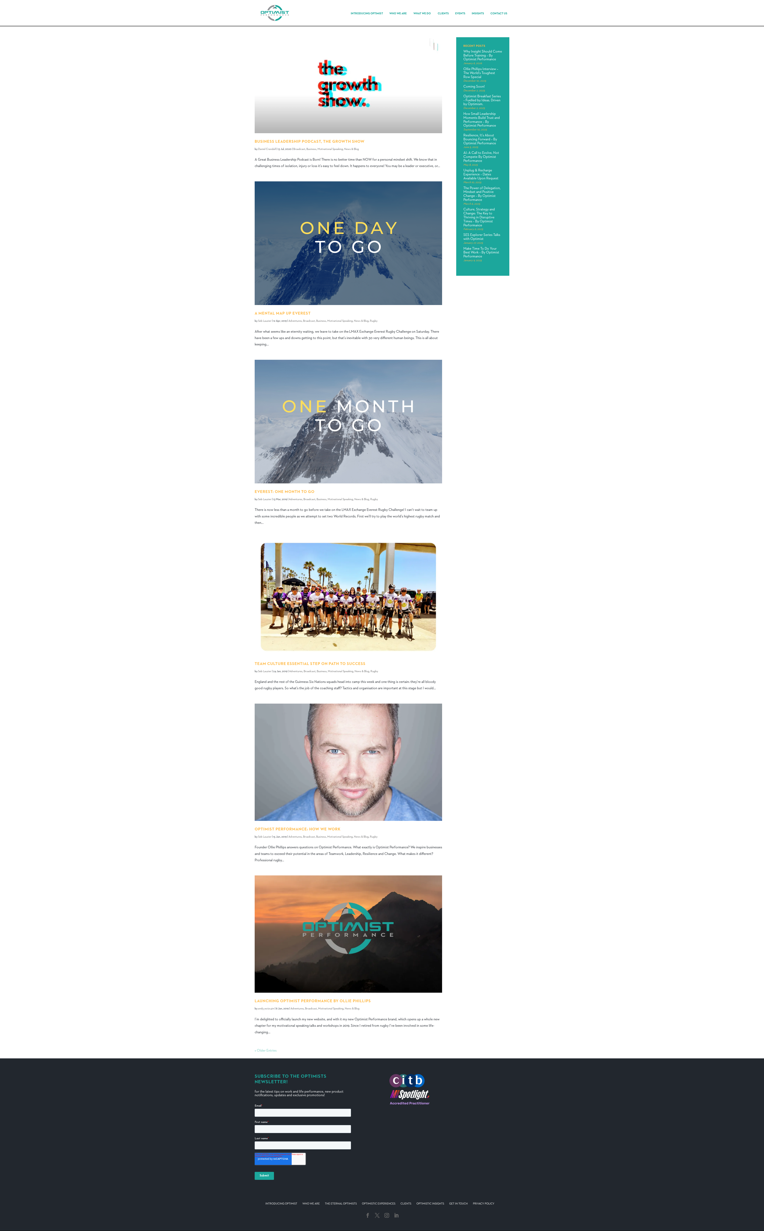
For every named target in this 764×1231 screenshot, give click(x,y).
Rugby (373, 321)
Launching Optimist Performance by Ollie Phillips (313, 1001)
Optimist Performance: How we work (298, 829)
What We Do (422, 13)
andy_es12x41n (266, 1008)
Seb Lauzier (264, 321)
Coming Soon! (474, 86)
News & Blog (351, 149)
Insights (478, 13)
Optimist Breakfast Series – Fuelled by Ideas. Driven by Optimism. (482, 100)
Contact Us (498, 13)
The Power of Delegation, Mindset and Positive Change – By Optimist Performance (482, 194)
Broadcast (299, 149)
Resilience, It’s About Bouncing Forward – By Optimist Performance (480, 139)
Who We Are (398, 13)
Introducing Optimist (367, 13)
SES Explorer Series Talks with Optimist (481, 237)
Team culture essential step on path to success (310, 664)
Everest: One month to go (285, 492)
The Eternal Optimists (341, 1203)
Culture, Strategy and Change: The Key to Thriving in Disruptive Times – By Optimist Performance (479, 217)
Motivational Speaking (330, 149)
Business (311, 149)
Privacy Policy (483, 1203)
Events (460, 13)
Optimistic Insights (430, 1203)
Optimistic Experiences (378, 1203)
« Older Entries (266, 1050)
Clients (443, 13)
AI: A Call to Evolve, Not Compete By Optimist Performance (481, 157)
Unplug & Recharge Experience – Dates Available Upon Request (480, 174)
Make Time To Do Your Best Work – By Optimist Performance (481, 252)
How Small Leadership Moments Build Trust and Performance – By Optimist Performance (481, 119)
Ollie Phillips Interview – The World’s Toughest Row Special (480, 73)
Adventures (295, 321)
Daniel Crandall (267, 149)
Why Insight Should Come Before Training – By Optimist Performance (482, 55)
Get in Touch (458, 1203)
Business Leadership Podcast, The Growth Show (309, 142)
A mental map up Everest (283, 313)
